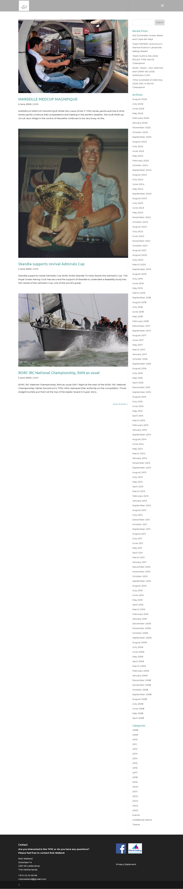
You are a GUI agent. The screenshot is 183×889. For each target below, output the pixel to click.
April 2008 (138, 718)
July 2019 (137, 278)
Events (136, 815)
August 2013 (139, 472)
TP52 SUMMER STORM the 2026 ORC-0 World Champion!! (147, 84)
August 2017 (139, 335)
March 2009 (139, 666)
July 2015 (137, 401)
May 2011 (137, 548)
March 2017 (138, 349)
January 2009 (140, 675)
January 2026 (140, 122)
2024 (135, 805)
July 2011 (137, 538)
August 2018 (139, 302)
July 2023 (137, 203)
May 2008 (137, 713)
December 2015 (141, 387)
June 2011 (137, 543)
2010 (135, 739)
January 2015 (139, 429)
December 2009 (141, 623)
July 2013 (137, 477)
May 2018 (137, 316)
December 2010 (141, 566)
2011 (134, 744)
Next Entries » (120, 404)
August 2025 (139, 141)
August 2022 (139, 226)
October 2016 (140, 359)
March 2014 (138, 453)
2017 (134, 772)
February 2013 (140, 496)
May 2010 (137, 600)
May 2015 (137, 411)
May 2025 (137, 155)
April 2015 (137, 415)
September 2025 (141, 137)
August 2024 (139, 174)
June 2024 (138, 184)
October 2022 (140, 222)
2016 (135, 767)
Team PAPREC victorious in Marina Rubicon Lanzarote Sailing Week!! (147, 48)
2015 (134, 763)
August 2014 (139, 439)
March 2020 (139, 264)
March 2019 (138, 292)
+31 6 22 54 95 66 (27, 875)
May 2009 (137, 656)
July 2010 (137, 590)
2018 (135, 777)
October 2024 (140, 165)
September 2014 (141, 434)
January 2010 (139, 618)
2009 (35, 104)
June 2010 (138, 595)
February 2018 (140, 321)
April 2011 (137, 552)
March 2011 (138, 557)
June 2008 (138, 708)
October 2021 (140, 245)
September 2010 (141, 581)
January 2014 (139, 458)
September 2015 (141, 392)
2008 (135, 730)
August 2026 (139, 99)
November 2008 (141, 685)
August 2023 (139, 198)
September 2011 (141, 529)
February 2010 (140, 614)
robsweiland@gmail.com (32, 879)
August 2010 (139, 585)
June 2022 (138, 236)
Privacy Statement (126, 864)
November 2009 (141, 628)
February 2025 (140, 160)
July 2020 (137, 259)
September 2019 (141, 269)
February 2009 (140, 670)
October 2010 (140, 576)
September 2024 (142, 170)
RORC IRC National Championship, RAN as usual (59, 373)
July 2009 (137, 647)
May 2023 (137, 212)
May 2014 (137, 448)
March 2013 (138, 491)
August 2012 (139, 510)
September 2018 (141, 297)
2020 (135, 786)
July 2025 (137, 146)
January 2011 (139, 562)
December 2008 (141, 680)
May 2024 (137, 189)
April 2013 (137, 486)
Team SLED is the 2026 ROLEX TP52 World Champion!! (145, 60)
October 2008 (140, 689)
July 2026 (137, 103)
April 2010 (137, 604)
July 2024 (137, 179)
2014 (135, 758)
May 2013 (137, 481)
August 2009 (139, 642)
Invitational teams (142, 819)
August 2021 (139, 250)
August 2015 (139, 396)
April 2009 (138, 661)
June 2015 (138, 406)
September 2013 (141, 467)
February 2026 (140, 118)
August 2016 (139, 368)
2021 (135, 791)
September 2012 (141, 505)
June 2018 (138, 311)
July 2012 (137, 515)
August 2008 (139, 699)
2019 (135, 782)
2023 (135, 801)
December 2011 (141, 519)
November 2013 (141, 463)
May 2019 (137, 288)
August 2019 (139, 274)
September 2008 (142, 694)
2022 (135, 796)
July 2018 (137, 307)
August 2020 (139, 255)
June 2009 (138, 652)
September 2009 (142, 637)
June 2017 (138, 340)
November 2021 (141, 241)
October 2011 (139, 524)
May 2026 (137, 113)
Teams (136, 824)
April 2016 (137, 382)
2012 (135, 749)
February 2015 (140, 425)
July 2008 (137, 703)
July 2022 (137, 231)
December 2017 (141, 326)
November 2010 (141, 571)
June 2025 (138, 151)
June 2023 (138, 207)
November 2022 (141, 217)
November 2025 (141, 127)
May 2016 (137, 378)
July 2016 (137, 373)
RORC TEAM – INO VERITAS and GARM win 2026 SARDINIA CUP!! (147, 72)
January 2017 (139, 354)
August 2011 (139, 533)
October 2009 (140, 633)
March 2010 (138, 609)
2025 (135, 810)
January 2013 (139, 500)
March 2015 (138, 420)
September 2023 (141, 193)
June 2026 (138, 108)
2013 (134, 753)
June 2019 (138, 283)
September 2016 (141, 363)
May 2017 (137, 344)
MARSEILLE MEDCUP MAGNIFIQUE (47, 99)
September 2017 (141, 330)
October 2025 (140, 132)
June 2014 (138, 444)
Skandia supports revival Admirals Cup (51, 264)
